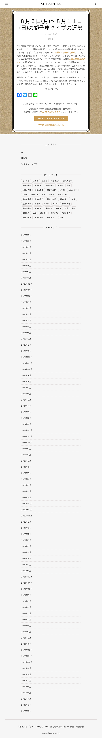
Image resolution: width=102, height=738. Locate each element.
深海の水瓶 (51, 199)
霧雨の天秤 (39, 217)
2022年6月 (26, 540)
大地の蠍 (38, 185)
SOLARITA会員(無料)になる (51, 118)
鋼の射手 (43, 213)
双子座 (44, 181)
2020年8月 (26, 674)
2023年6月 (26, 467)
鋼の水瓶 (54, 213)
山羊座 (25, 195)
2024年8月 (26, 381)
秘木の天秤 (66, 204)
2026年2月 (26, 271)
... (51, 16)
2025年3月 (26, 338)
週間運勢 (26, 213)
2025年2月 (26, 344)
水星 (44, 195)
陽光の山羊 (27, 217)
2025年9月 (26, 302)
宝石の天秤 (51, 190)
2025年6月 (26, 320)
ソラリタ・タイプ (29, 164)
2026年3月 (26, 265)
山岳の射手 (73, 190)
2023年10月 (26, 442)
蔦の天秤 (49, 208)
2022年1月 (26, 570)
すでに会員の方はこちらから (51, 125)
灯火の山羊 (27, 204)
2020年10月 (26, 662)
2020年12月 (26, 650)
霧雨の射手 (51, 217)
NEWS (24, 158)
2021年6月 (26, 613)
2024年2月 (26, 418)
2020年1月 (26, 711)
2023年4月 (26, 479)
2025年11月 (26, 290)
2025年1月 (26, 351)
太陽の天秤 (27, 190)
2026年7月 (26, 241)
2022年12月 (26, 503)
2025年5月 (26, 326)
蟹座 (67, 208)
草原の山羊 (27, 208)
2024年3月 (26, 412)
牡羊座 (46, 204)
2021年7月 (26, 607)
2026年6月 (26, 247)
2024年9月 (26, 375)
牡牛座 (37, 204)
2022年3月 (26, 558)
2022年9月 (26, 521)
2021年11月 (26, 582)
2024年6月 (26, 393)
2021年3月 (26, 631)
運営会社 (80, 726)
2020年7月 (26, 680)
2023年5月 (26, 473)
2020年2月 (26, 705)
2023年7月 (26, 460)
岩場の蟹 (34, 195)
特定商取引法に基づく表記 (62, 726)
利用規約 (22, 726)
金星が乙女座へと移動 (65, 52)
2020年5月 (26, 692)
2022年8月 (26, 528)
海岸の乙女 (62, 195)
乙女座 (35, 181)
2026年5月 (26, 253)
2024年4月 (26, 405)
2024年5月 (26, 399)
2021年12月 (26, 576)
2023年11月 (26, 436)
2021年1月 (26, 643)
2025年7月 (26, 314)
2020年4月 (26, 698)
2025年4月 (26, 332)
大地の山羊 (27, 185)
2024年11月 (26, 363)
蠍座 (74, 208)
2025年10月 (26, 296)
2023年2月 (26, 491)
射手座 (62, 190)
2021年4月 (26, 625)
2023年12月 (26, 430)
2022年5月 (26, 546)
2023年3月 (26, 485)
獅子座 (50, 39)
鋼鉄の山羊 (66, 213)
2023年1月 (26, 497)
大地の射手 (67, 181)
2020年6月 (26, 686)
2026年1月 (26, 277)
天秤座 (60, 185)
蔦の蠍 (58, 208)
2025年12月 (26, 283)
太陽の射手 (39, 190)
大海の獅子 (50, 185)
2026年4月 (26, 259)
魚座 (61, 217)
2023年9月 (26, 448)
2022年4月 (26, 552)
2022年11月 (26, 509)
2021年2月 (26, 637)
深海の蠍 (63, 199)
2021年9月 (26, 595)
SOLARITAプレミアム (51, 112)
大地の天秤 (55, 181)
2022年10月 (26, 515)
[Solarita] (51, 4)
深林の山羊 (27, 199)
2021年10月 (26, 589)
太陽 (68, 185)
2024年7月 (26, 387)
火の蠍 (72, 199)
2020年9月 (26, 668)
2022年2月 (26, 564)
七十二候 (26, 181)
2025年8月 (26, 308)
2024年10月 (26, 369)
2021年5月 (26, 619)
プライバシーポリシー (38, 726)
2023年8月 (26, 454)
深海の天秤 (39, 199)
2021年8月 (26, 601)
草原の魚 (38, 208)
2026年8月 (26, 235)
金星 (35, 213)
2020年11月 (26, 656)
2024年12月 (26, 357)
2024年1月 (26, 424)
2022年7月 (26, 534)
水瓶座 (51, 195)
